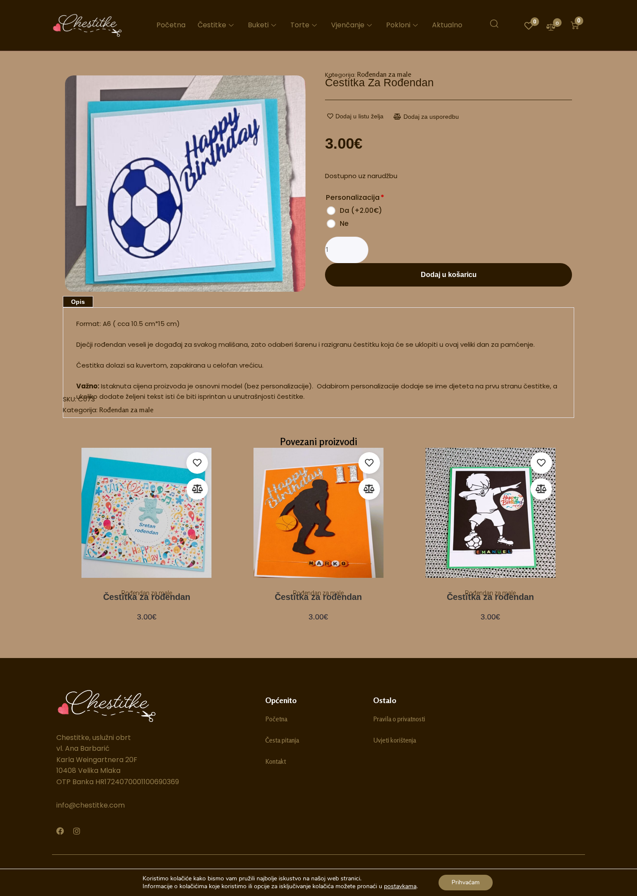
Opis (78, 301)
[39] (185, 183)
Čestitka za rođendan (146, 597)
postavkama (400, 886)
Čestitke (212, 25)
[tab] (78, 301)
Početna (170, 25)
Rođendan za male (384, 74)
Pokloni (398, 25)
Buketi (258, 25)
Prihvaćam (466, 882)
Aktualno (447, 25)
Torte (299, 25)
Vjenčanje (347, 25)
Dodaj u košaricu (449, 274)
